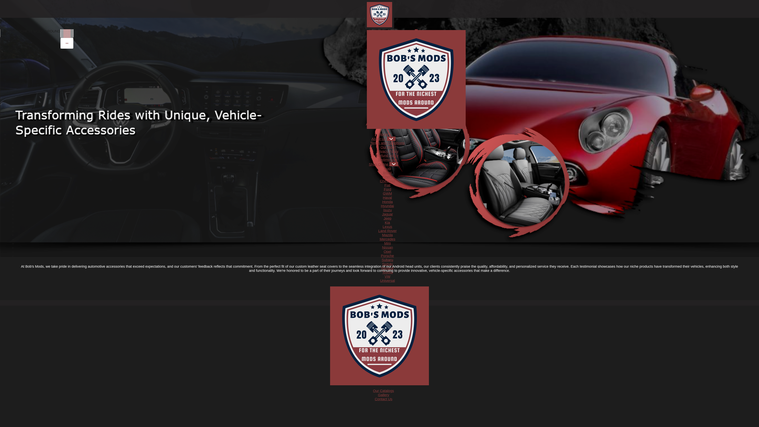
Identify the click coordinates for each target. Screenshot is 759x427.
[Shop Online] (393, 164)
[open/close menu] (416, 29)
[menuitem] (383, 134)
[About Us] (391, 139)
